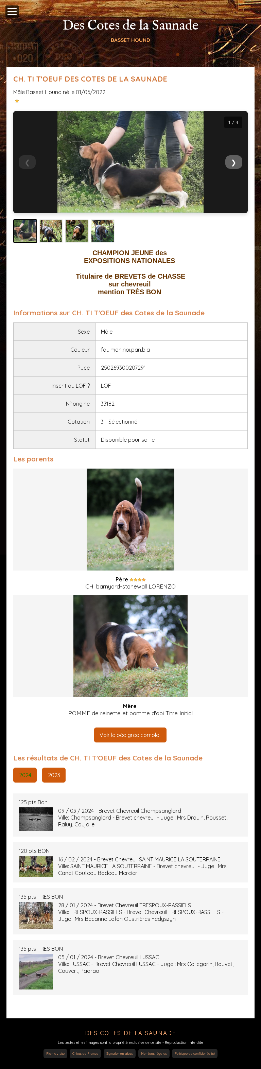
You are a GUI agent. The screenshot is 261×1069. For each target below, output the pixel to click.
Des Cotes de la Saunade (130, 26)
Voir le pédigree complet (130, 735)
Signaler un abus (119, 1053)
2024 (25, 775)
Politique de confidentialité (195, 1053)
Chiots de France (85, 1053)
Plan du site (55, 1053)
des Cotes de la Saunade (130, 1032)
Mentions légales (154, 1053)
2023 (54, 775)
